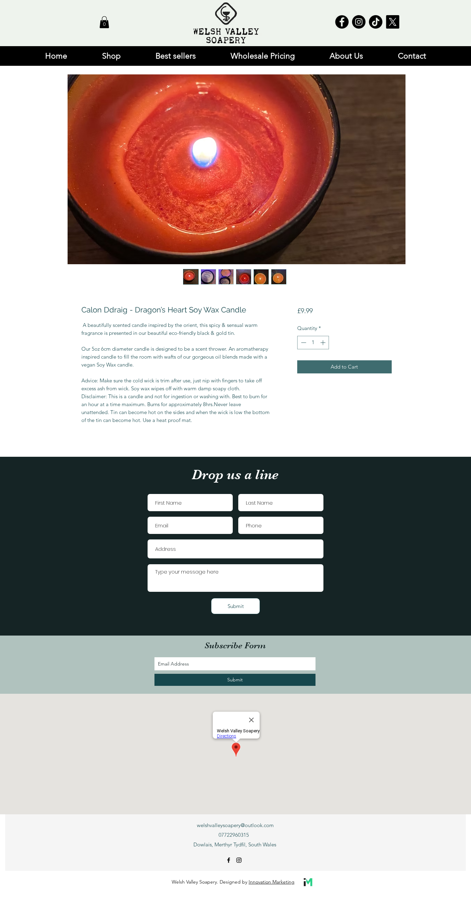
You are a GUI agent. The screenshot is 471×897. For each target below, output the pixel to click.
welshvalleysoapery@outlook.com (235, 825)
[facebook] (228, 860)
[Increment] (323, 342)
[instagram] (239, 860)
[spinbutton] (313, 342)
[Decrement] (303, 342)
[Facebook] (342, 22)
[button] (104, 22)
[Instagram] (358, 22)
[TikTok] (375, 22)
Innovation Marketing (271, 882)
